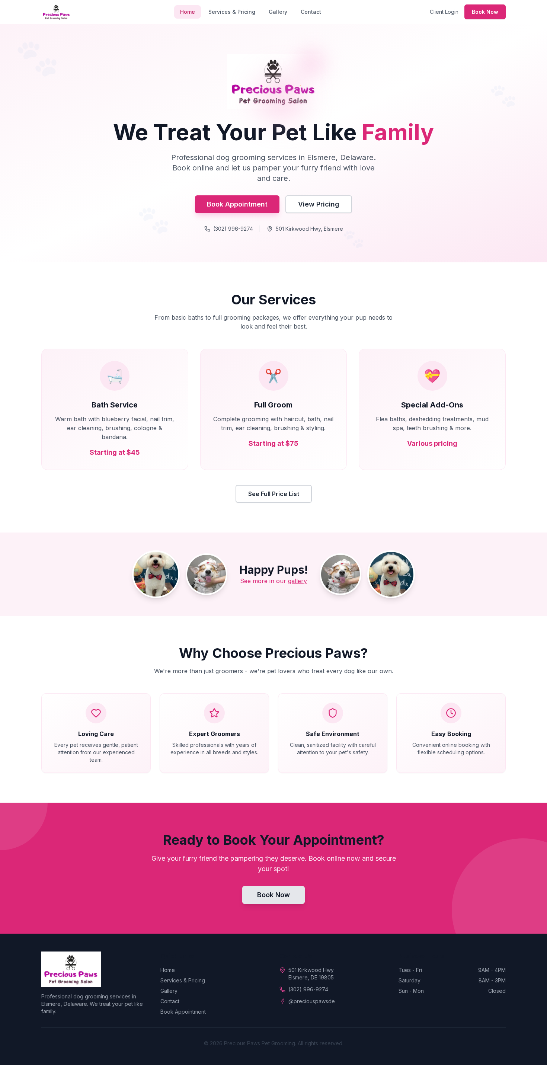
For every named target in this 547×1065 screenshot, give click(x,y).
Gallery (278, 12)
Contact (311, 12)
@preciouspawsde (311, 1001)
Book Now (485, 12)
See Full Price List (273, 494)
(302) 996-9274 (233, 229)
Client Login (444, 12)
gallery (297, 581)
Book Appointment (237, 204)
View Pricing (318, 204)
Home (187, 12)
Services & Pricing (231, 12)
